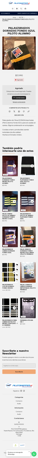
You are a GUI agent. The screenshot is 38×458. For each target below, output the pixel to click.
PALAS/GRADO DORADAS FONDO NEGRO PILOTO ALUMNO (8, 180)
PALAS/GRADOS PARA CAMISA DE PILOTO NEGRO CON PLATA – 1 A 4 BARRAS (10, 322)
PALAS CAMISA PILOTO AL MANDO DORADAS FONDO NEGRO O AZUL (8, 216)
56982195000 (19, 424)
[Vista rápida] (14, 165)
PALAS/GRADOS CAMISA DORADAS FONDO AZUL (8, 250)
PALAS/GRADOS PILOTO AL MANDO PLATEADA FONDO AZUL (26, 216)
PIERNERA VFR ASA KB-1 (26, 321)
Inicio (14, 17)
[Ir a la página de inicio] (19, 3)
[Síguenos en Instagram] (21, 391)
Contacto (19, 401)
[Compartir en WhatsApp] (19, 111)
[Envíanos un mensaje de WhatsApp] (34, 454)
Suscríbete (19, 372)
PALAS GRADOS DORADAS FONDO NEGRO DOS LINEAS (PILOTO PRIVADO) (27, 251)
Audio (19, 403)
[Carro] (25, 8)
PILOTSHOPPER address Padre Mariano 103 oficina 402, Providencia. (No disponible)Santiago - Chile (19, 432)
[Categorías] (17, 8)
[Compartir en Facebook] (9, 111)
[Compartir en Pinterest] (23, 111)
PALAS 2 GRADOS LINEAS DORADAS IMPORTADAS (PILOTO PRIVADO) (28, 287)
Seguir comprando (19, 102)
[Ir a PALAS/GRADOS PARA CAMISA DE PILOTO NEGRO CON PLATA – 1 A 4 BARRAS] (10, 308)
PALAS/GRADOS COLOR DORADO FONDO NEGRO (8, 286)
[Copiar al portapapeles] (28, 111)
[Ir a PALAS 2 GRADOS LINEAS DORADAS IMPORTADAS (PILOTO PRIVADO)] (28, 272)
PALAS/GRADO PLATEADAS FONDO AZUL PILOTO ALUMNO (27, 180)
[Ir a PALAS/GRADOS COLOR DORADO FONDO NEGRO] (10, 272)
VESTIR (21, 17)
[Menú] (12, 8)
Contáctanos (20, 98)
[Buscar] (21, 8)
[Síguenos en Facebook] (24, 391)
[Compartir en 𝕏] (14, 111)
